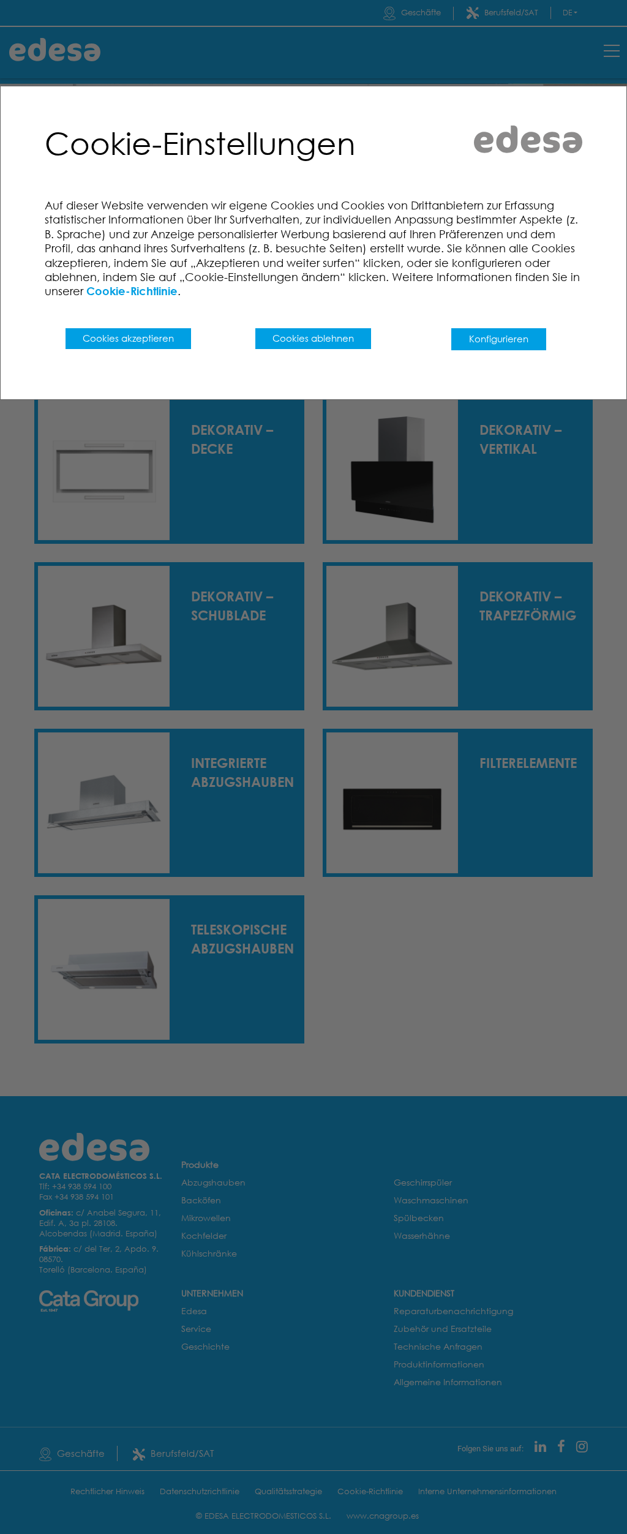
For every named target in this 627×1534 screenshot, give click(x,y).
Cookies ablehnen (313, 338)
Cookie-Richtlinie (132, 291)
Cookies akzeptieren (128, 338)
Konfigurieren (498, 339)
